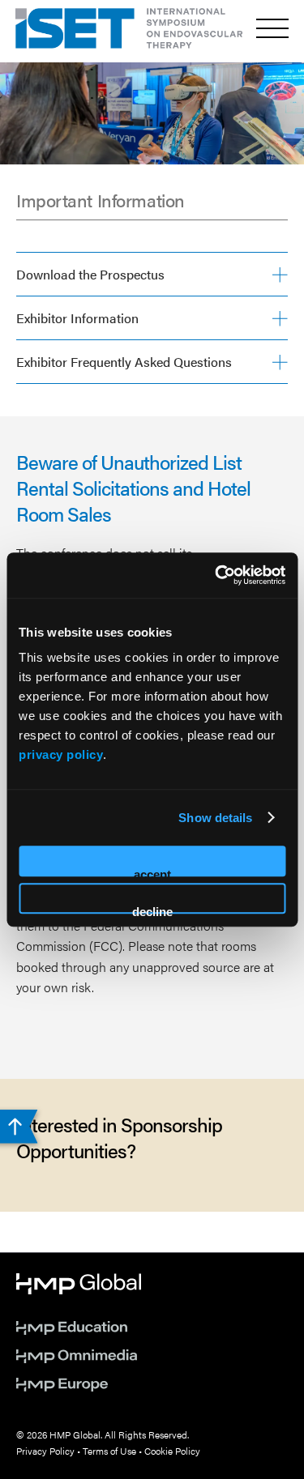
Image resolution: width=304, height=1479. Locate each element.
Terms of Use (109, 1450)
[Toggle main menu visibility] (272, 28)
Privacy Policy (45, 1450)
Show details (215, 818)
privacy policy (61, 754)
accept (152, 871)
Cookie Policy (172, 1450)
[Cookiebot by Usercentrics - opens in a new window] (216, 575)
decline (152, 909)
